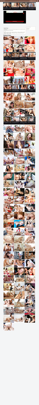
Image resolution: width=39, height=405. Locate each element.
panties (8, 33)
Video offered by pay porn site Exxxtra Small (8, 30)
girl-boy (10, 33)
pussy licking (5, 33)
